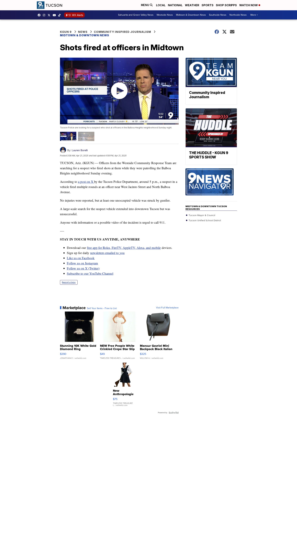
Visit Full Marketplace (167, 308)
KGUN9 (50, 15)
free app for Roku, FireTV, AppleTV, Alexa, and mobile (124, 247)
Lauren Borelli (80, 150)
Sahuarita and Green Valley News (135, 15)
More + (254, 15)
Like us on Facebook (81, 258)
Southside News (217, 15)
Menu (145, 5)
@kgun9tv (60, 15)
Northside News (238, 15)
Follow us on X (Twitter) (83, 268)
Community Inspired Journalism (122, 32)
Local (161, 5)
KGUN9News (40, 15)
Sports (207, 5)
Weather (192, 5)
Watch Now (248, 5)
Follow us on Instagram (82, 263)
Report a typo (69, 282)
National (175, 5)
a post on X (86, 181)
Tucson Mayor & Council (201, 215)
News (82, 32)
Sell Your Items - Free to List (102, 308)
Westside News (165, 15)
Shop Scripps (226, 5)
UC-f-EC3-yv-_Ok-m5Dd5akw (55, 15)
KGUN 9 (66, 32)
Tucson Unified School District (204, 220)
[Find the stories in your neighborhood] (211, 184)
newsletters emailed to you (107, 253)
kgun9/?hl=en (45, 15)
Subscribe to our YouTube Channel (90, 273)
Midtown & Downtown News (191, 15)
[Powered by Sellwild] (174, 412)
